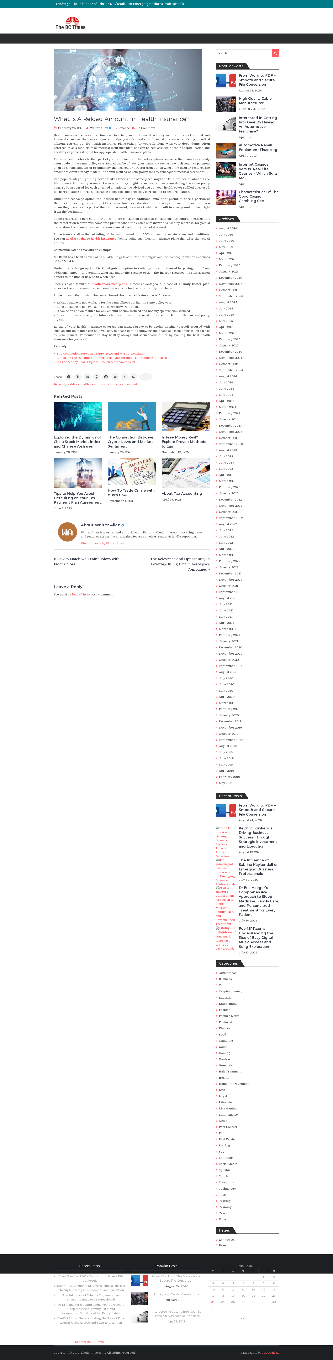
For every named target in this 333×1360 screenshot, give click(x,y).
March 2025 (227, 333)
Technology (227, 1188)
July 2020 (226, 678)
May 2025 (226, 321)
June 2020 (226, 684)
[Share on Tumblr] (124, 377)
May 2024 (226, 395)
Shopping (226, 1158)
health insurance (102, 384)
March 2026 (227, 259)
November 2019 (230, 727)
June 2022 (226, 536)
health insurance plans (109, 284)
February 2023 (229, 487)
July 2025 (226, 308)
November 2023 (230, 431)
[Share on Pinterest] (105, 377)
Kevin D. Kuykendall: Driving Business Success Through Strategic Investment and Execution (258, 837)
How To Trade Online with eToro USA (131, 492)
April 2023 (226, 475)
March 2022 (227, 555)
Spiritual (225, 1170)
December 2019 (230, 721)
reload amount (126, 384)
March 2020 (227, 703)
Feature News (229, 1016)
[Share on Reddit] (115, 377)
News (223, 1121)
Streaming (226, 1182)
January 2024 (229, 419)
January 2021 (228, 641)
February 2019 (229, 777)
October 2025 (229, 290)
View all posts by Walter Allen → (104, 543)
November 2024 (230, 358)
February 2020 (229, 709)
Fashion (224, 1010)
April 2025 (226, 327)
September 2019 (231, 740)
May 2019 (226, 764)
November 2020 (230, 653)
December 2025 (230, 277)
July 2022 (226, 530)
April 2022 (226, 549)
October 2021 (228, 586)
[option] (134, 4)
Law (222, 1090)
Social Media (228, 1164)
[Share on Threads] (133, 377)
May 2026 (226, 247)
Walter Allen (99, 128)
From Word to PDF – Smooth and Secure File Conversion (257, 80)
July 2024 (226, 382)
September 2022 (231, 518)
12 (233, 1289)
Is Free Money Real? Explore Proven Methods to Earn (96, 362)
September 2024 (231, 370)
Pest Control (228, 1127)
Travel (223, 1213)
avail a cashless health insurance (91, 238)
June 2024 (226, 388)
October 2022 (229, 512)
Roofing (224, 1145)
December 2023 (230, 425)
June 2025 (226, 314)
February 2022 (229, 561)
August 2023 (228, 450)
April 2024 (226, 401)
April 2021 (226, 623)
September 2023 (231, 444)
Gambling (226, 1040)
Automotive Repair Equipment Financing (258, 147)
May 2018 (226, 783)
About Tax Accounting (182, 493)
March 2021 (227, 629)
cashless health (77, 384)
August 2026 (228, 228)
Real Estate (227, 1139)
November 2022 (230, 505)
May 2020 (226, 690)
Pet (221, 1133)
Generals (225, 1065)
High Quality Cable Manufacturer (255, 100)
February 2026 (229, 265)
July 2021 (226, 604)
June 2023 (226, 462)
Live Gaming (228, 1108)
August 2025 (228, 302)
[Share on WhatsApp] (96, 377)
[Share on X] (78, 377)
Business (225, 979)
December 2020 (230, 647)
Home (223, 1245)
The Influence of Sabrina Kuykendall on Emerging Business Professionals (128, 4)
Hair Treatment (230, 1071)
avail (61, 384)
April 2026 (226, 253)
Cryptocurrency (230, 991)
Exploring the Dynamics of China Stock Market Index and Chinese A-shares (112, 358)
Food (222, 1034)
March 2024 (227, 407)
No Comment (145, 128)
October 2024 (229, 364)
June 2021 (226, 610)
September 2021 (231, 592)
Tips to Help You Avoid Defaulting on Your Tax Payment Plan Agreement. (78, 498)
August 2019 (228, 746)
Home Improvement (234, 1084)
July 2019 (226, 752)
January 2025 (229, 345)
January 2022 (229, 567)
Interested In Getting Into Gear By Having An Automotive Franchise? (258, 124)
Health (224, 1077)
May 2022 (226, 542)
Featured (225, 1022)
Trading (225, 1201)
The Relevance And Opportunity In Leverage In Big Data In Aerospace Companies (180, 564)
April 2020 (227, 696)
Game (223, 1047)
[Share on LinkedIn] (87, 377)
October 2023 (229, 438)
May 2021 (226, 616)
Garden (224, 1059)
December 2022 (230, 499)
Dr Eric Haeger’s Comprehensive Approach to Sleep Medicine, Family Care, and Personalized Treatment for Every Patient (259, 901)
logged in (79, 594)
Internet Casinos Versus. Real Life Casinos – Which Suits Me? (258, 171)
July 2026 (226, 234)
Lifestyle (225, 1102)
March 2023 (227, 481)
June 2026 (226, 240)
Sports (224, 1176)
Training (225, 1207)
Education (226, 997)
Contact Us (227, 1240)
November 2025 (230, 284)
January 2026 (229, 271)
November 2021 (230, 579)
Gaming (224, 1053)
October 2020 (229, 660)
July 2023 (226, 456)
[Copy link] (146, 377)
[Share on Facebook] (68, 377)
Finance (124, 128)
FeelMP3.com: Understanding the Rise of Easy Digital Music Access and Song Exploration (256, 938)
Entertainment (229, 1003)
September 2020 (231, 666)
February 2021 (229, 635)
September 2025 (231, 296)
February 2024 (229, 413)
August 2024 (228, 376)
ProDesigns (270, 1352)
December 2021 (230, 573)
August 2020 (228, 672)
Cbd (222, 985)
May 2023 (226, 468)
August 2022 (228, 524)
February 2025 (229, 339)
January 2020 (229, 715)
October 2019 (228, 733)
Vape (222, 1219)
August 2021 (228, 598)
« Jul (242, 1317)
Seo (221, 1151)
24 (213, 1302)
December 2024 (230, 351)
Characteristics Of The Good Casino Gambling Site (259, 196)
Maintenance (228, 1114)
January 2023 (229, 493)
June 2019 (226, 758)
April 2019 (226, 770)
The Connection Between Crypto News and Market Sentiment (101, 353)
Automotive (227, 973)
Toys (222, 1194)
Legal (223, 1096)
